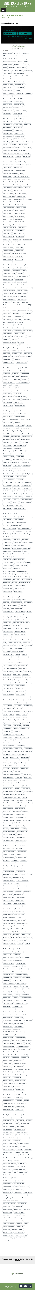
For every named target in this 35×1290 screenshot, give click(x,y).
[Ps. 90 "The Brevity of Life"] (17, 35)
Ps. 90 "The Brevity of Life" (17, 46)
